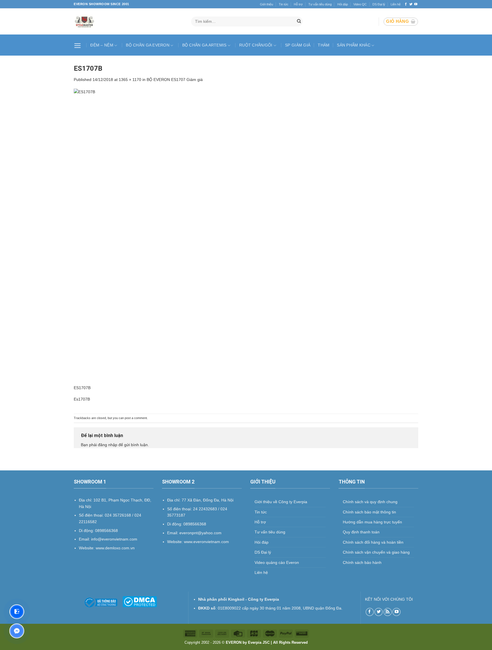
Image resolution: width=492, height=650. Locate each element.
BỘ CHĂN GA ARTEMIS (204, 45)
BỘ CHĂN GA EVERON (147, 45)
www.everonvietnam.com (206, 541)
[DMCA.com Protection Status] (139, 601)
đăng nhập (107, 444)
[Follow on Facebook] (405, 4)
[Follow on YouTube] (415, 4)
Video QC (360, 4)
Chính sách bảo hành (362, 562)
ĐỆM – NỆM (101, 45)
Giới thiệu (266, 4)
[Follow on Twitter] (411, 4)
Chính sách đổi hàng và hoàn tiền (373, 542)
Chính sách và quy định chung (370, 501)
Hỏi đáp (342, 4)
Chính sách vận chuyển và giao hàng (376, 552)
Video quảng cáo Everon (277, 562)
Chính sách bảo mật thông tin (369, 512)
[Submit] (299, 22)
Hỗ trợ (298, 4)
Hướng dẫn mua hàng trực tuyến (372, 522)
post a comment (136, 418)
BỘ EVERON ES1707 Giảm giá (175, 79)
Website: (175, 541)
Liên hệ (396, 4)
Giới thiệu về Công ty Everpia (281, 501)
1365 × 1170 (130, 79)
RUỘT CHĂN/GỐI (255, 45)
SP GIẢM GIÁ (297, 45)
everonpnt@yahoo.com (200, 533)
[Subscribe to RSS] (388, 612)
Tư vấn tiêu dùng (320, 4)
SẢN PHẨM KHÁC (353, 45)
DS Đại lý (378, 4)
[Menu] (78, 45)
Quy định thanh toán (361, 532)
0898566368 (194, 524)
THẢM (323, 45)
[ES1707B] (246, 236)
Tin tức (283, 4)
